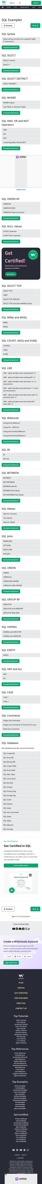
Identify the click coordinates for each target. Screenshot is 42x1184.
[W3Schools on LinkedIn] (16, 929)
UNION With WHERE (11, 581)
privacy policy (21, 1173)
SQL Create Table (9, 766)
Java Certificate (21, 1135)
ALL (4, 678)
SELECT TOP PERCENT (11, 299)
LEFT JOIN (7, 545)
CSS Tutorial (21, 1022)
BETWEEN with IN (10, 486)
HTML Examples (19, 1086)
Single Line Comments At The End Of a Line (19, 725)
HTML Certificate (21, 1119)
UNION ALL (7, 577)
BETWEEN (7, 478)
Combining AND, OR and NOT (14, 142)
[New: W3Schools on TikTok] (29, 929)
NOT (5, 138)
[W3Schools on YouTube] (13, 929)
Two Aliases (7, 518)
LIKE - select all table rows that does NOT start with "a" (19, 402)
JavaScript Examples (20, 1090)
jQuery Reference (20, 1076)
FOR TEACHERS (21, 998)
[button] (20, 3)
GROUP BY (7, 604)
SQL (33, 7)
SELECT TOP (7, 291)
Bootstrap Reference (20, 1065)
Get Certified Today (21, 865)
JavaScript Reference (20, 1057)
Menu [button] (12, 3)
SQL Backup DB (9, 762)
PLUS (21, 982)
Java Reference (20, 1071)
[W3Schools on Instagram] (26, 929)
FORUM (17, 1155)
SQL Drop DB (8, 757)
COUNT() (6, 346)
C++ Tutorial (21, 1041)
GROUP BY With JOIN (11, 613)
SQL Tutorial (21, 1028)
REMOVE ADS (21, 190)
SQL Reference (20, 1059)
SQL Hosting (8, 829)
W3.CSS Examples (20, 1098)
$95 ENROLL (11, 274)
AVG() (5, 350)
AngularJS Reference (20, 1073)
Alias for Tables (9, 522)
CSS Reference (20, 1055)
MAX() (5, 327)
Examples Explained (10, 70)
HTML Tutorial (21, 1020)
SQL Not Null (8, 783)
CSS (15, 7)
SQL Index (7, 808)
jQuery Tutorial (21, 1043)
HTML (9, 7)
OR (4, 134)
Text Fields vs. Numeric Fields (14, 107)
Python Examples (20, 1096)
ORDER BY (7, 204)
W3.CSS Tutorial (21, 1032)
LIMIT (5, 295)
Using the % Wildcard (11, 423)
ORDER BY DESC (9, 208)
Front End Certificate (21, 1125)
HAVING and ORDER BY (12, 636)
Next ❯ (35, 25)
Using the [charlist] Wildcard (14, 431)
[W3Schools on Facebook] (23, 929)
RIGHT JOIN (7, 549)
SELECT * (6, 65)
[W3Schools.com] (21, 977)
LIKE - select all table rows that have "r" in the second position (20, 389)
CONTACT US (21, 1008)
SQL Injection (8, 825)
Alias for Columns (10, 514)
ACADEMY (20, 1158)
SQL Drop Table (9, 770)
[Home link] (4, 2)
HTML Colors (20, 1069)
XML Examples (20, 1106)
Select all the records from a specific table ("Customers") (19, 40)
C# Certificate (21, 1139)
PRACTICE (21, 1003)
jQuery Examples (20, 1108)
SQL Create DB (8, 753)
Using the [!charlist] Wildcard (14, 436)
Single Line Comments (11, 720)
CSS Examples (20, 1088)
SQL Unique (7, 787)
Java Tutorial (21, 1039)
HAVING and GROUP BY (12, 632)
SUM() (5, 354)
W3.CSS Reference (20, 1063)
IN (4, 454)
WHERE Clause (8, 103)
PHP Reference (20, 1067)
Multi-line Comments (11, 729)
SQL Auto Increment (11, 812)
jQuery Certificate (21, 1133)
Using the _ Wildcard (11, 427)
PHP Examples (20, 1102)
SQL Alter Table (9, 774)
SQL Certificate (21, 1127)
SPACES (21, 987)
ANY (4, 674)
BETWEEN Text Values (11, 490)
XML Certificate (21, 1141)
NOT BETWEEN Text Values (13, 495)
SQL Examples (20, 1094)
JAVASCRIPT (24, 7)
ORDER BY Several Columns (13, 212)
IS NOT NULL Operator (12, 235)
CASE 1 (5, 697)
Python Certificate (21, 1129)
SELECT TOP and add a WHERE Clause (17, 303)
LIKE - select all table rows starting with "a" (19, 373)
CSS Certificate (21, 1121)
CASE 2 (5, 701)
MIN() (5, 322)
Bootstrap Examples (20, 1100)
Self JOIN (6, 554)
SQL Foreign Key (9, 795)
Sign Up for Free (11, 963)
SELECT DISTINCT (9, 84)
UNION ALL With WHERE (12, 585)
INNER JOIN (7, 541)
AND (5, 130)
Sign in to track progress (21, 916)
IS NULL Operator (10, 231)
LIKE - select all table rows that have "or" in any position (19, 382)
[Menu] (2, 7)
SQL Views (7, 821)
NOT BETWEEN (9, 482)
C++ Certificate (21, 1137)
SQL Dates (7, 816)
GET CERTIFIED (21, 993)
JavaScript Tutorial (21, 1024)
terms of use (22, 1172)
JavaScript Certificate (21, 1123)
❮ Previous (8, 25)
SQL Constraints (9, 779)
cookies (29, 1172)
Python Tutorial (21, 1030)
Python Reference (20, 1061)
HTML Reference (20, 1053)
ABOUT (24, 1155)
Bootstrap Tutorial (21, 1034)
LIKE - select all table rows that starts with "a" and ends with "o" (20, 396)
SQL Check (7, 800)
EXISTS (5, 655)
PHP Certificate (21, 1131)
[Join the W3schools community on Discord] (20, 929)
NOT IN (6, 459)
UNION (6, 573)
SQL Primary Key (9, 791)
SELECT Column (9, 60)
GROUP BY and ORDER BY (13, 609)
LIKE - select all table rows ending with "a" (19, 377)
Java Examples (20, 1104)
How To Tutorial (21, 1026)
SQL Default (7, 804)
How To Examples (20, 1092)
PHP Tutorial (21, 1037)
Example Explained (10, 47)
